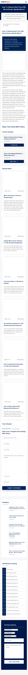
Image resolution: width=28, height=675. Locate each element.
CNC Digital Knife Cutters (12, 607)
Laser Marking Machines (12, 593)
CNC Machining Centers (12, 579)
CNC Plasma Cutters (11, 572)
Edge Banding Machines (12, 583)
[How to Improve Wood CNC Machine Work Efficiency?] (14, 390)
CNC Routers (10, 569)
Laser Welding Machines (12, 596)
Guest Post (7, 476)
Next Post (13, 161)
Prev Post (15, 145)
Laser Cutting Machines (12, 590)
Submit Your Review (14, 488)
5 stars (9, 428)
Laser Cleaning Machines (12, 600)
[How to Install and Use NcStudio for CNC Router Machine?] (14, 348)
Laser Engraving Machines (13, 603)
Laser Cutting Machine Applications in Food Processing (14, 534)
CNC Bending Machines (12, 586)
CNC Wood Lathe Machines (13, 610)
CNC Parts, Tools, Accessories (13, 614)
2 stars (4, 428)
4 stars (8, 428)
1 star (3, 428)
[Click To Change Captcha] (22, 482)
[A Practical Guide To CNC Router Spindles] (14, 265)
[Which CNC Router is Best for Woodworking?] (14, 180)
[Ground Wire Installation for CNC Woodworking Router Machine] (14, 307)
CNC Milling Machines (12, 576)
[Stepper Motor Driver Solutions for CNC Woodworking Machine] (14, 225)
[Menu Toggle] (16, 2)
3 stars (6, 428)
